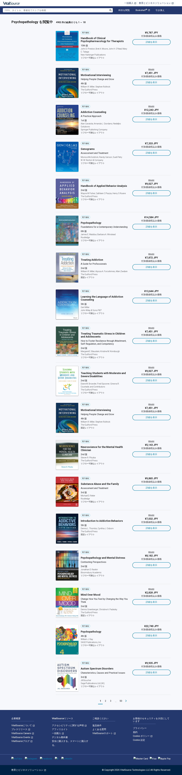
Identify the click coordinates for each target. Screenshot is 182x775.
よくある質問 (99, 729)
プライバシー (140, 728)
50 (121, 701)
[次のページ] (126, 701)
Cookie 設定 (139, 740)
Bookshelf (141, 10)
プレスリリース (19, 729)
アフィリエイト (60, 729)
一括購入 (129, 3)
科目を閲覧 (124, 10)
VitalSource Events (21, 737)
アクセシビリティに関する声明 (68, 725)
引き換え (160, 10)
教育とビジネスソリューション (155, 3)
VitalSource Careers (21, 733)
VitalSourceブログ (20, 741)
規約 (135, 732)
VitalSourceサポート (102, 733)
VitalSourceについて (21, 725)
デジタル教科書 (60, 737)
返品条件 (97, 725)
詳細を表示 (151, 42)
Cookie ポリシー (141, 736)
